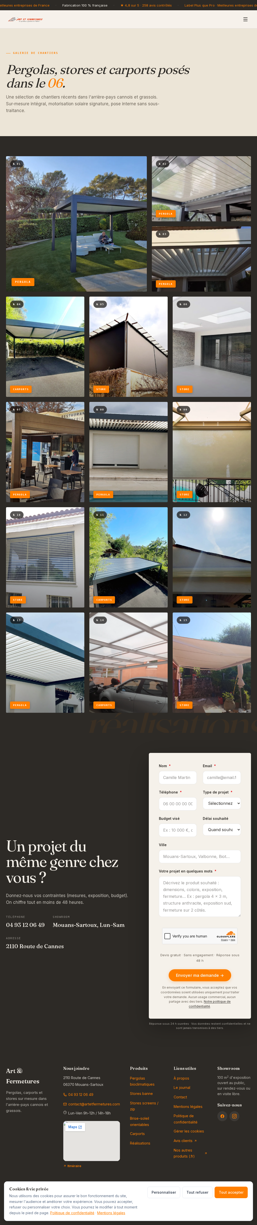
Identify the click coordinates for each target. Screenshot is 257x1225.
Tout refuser (197, 1192)
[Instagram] (234, 1116)
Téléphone (170, 792)
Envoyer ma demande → (200, 975)
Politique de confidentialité (72, 1213)
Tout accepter (231, 1192)
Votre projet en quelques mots (187, 871)
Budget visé (169, 818)
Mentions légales (111, 1213)
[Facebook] (222, 1116)
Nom (165, 766)
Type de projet (217, 792)
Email (209, 766)
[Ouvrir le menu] (245, 19)
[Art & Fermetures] (25, 19)
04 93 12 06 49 (25, 925)
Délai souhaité (215, 818)
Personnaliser (164, 1192)
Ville (163, 845)
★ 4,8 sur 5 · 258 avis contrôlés (146, 5)
